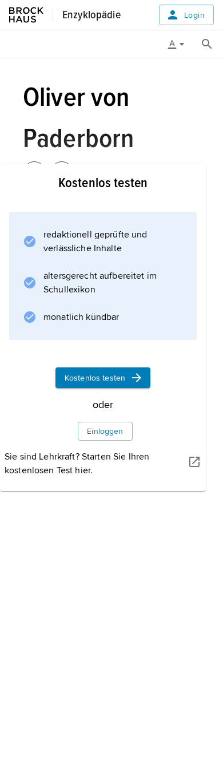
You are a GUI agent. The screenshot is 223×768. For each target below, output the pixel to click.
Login (194, 15)
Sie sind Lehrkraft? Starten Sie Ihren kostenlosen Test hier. (77, 463)
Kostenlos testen (95, 378)
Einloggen (105, 431)
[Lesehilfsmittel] (180, 44)
